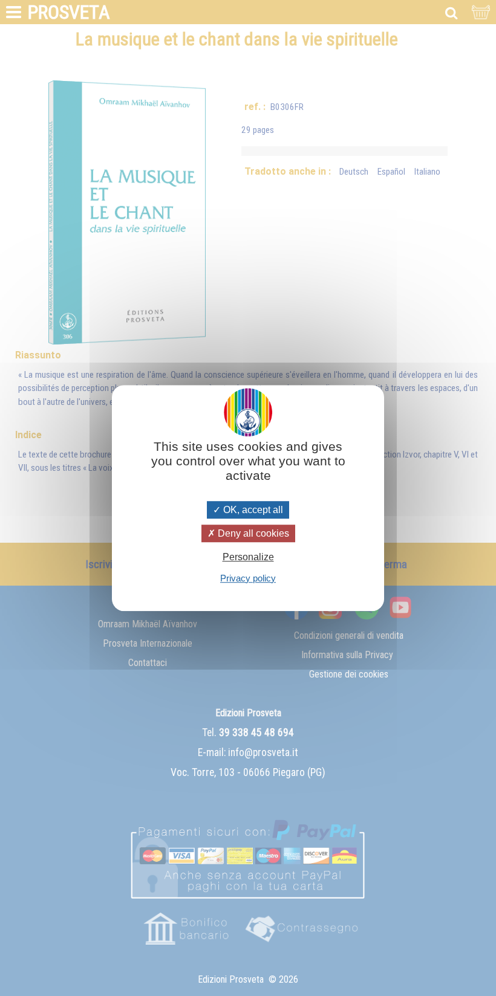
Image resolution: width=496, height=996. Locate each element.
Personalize (248, 557)
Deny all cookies (252, 533)
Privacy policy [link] (248, 578)
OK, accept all (252, 510)
